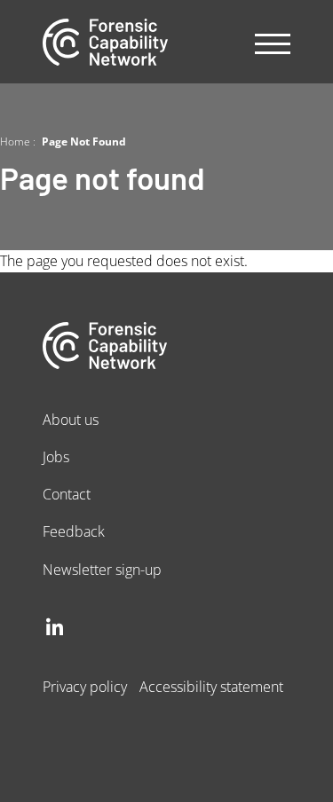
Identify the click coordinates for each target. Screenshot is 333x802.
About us (71, 419)
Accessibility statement (211, 686)
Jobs (56, 456)
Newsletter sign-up (102, 569)
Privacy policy (85, 686)
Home (15, 141)
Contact (67, 493)
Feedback (74, 531)
